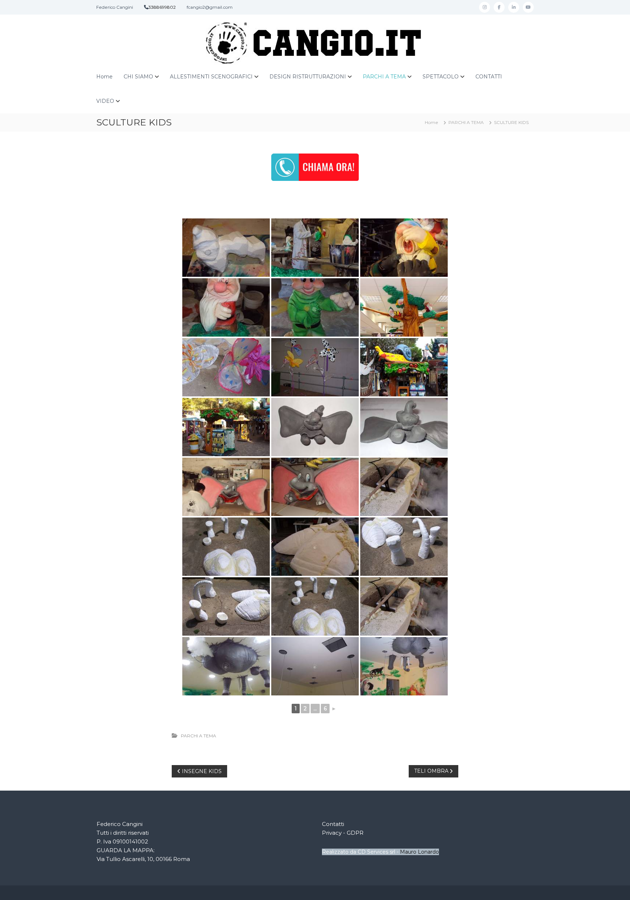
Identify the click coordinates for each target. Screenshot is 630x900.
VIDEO (105, 101)
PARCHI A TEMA (384, 76)
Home (104, 76)
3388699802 (162, 7)
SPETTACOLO (441, 76)
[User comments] (404, 367)
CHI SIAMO (138, 76)
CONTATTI (488, 76)
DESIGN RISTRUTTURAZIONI (307, 76)
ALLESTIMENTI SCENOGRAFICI (211, 76)
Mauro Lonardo (419, 852)
